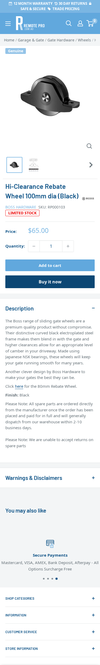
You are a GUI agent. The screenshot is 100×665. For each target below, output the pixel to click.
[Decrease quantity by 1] (33, 246)
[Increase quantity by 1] (68, 246)
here (19, 386)
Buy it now (50, 282)
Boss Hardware (20, 207)
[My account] (80, 23)
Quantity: (15, 246)
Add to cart (50, 265)
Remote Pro (16, 454)
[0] (90, 23)
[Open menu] (8, 24)
